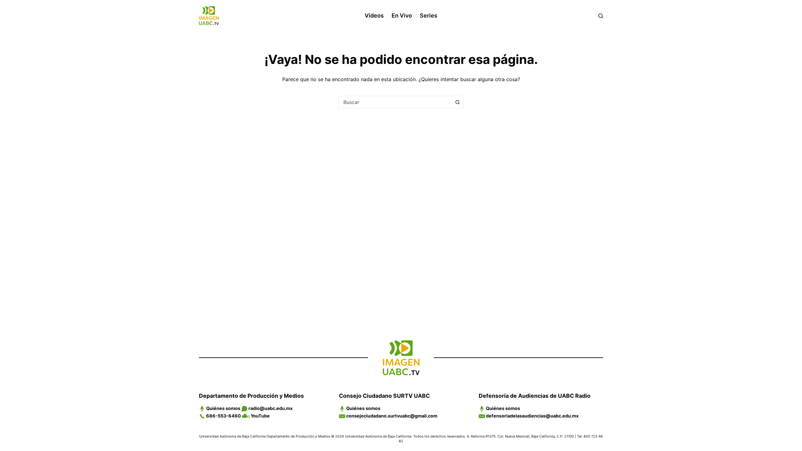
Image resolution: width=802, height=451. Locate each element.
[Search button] (457, 102)
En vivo (402, 15)
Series (428, 15)
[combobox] (395, 102)
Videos (374, 15)
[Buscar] (600, 15)
